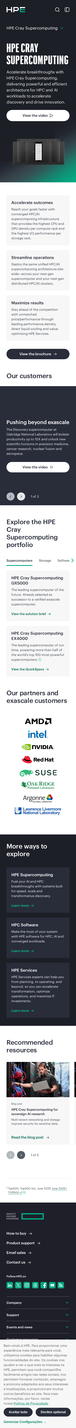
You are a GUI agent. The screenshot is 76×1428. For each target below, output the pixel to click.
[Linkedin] (9, 1285)
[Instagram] (27, 1285)
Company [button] (14, 1303)
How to (16, 1233)
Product (20, 1243)
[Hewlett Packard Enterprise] (15, 9)
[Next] (21, 496)
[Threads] (35, 1285)
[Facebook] (44, 1285)
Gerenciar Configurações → (25, 1422)
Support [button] (12, 1315)
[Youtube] (52, 1285)
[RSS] (61, 1285)
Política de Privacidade (31, 1403)
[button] (57, 9)
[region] (38, 445)
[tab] (19, 560)
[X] (18, 1285)
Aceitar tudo (18, 1412)
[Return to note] (24, 1192)
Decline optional (53, 1412)
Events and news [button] (19, 1327)
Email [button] (16, 1252)
